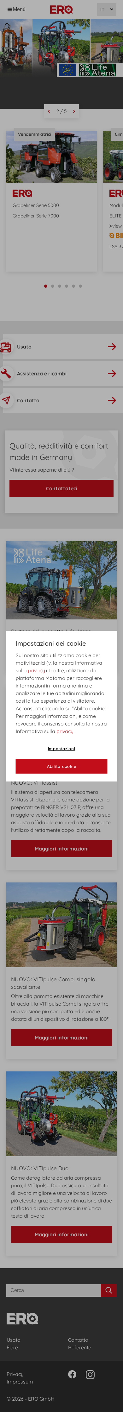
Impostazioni (61, 748)
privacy (36, 670)
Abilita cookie (61, 766)
